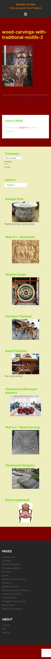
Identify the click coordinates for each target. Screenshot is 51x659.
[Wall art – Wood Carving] (25, 442)
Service (6, 632)
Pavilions (6, 582)
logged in (23, 127)
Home (5, 575)
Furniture (6, 571)
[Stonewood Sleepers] (25, 478)
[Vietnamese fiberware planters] (25, 406)
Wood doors (8, 605)
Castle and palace (11, 564)
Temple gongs (9, 597)
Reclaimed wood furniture (15, 590)
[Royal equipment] (25, 513)
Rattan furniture (10, 586)
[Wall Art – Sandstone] (25, 251)
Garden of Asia (25, 4)
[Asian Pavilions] (25, 364)
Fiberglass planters (11, 568)
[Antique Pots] (25, 212)
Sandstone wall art (11, 593)
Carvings (6, 560)
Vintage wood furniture (14, 601)
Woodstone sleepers (12, 608)
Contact (6, 625)
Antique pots (8, 557)
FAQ (4, 628)
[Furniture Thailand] (25, 329)
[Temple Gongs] (25, 291)
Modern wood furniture (14, 579)
